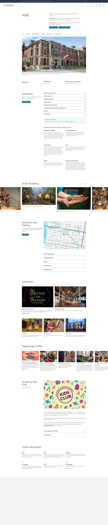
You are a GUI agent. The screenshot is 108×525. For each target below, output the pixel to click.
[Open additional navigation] (104, 6)
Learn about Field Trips (64, 27)
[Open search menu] (102, 6)
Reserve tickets (53, 27)
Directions (25, 234)
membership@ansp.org (49, 425)
